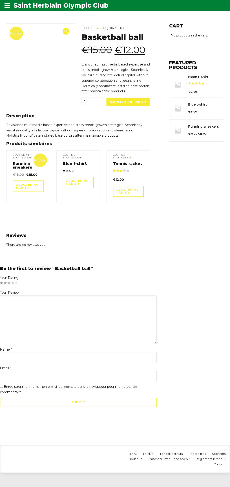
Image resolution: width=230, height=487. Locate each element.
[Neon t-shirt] (177, 84)
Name (6, 349)
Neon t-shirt (198, 77)
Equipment (114, 28)
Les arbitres (197, 453)
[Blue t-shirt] (177, 108)
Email (5, 368)
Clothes (90, 28)
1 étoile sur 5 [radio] (1, 283)
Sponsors (219, 453)
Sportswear (22, 157)
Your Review (10, 293)
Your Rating (9, 278)
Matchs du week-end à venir (169, 459)
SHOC (132, 453)
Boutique (135, 459)
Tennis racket (127, 163)
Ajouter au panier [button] (27, 186)
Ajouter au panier (128, 102)
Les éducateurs (171, 453)
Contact (220, 464)
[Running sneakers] (177, 130)
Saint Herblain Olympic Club (61, 5)
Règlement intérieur (211, 459)
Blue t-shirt (75, 163)
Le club (148, 453)
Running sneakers (22, 165)
